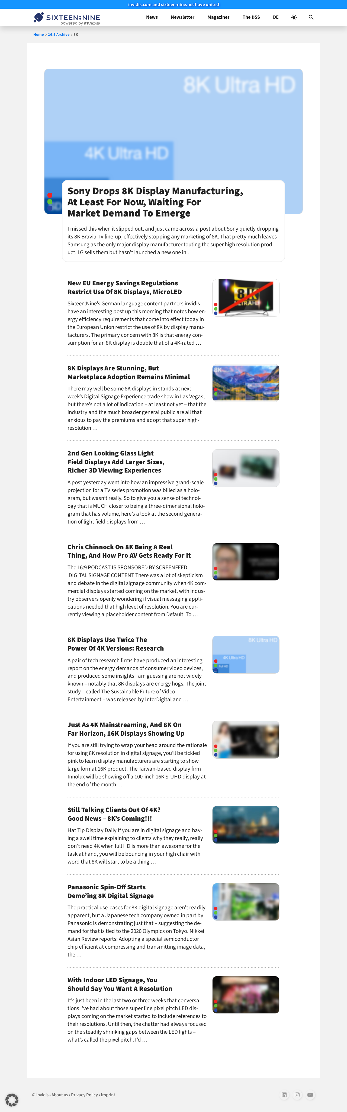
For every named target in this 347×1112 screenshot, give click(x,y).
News (152, 17)
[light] (294, 17)
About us (60, 1095)
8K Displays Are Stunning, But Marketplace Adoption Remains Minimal (129, 372)
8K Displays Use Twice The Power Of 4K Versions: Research (116, 644)
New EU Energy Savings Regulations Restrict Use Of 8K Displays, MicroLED (125, 287)
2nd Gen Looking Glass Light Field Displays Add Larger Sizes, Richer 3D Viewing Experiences (116, 462)
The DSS (251, 17)
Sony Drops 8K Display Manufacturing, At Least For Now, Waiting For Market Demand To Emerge (155, 202)
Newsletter (182, 17)
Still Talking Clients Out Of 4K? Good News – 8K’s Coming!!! (114, 814)
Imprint (108, 1095)
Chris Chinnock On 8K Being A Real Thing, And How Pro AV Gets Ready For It (129, 551)
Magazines (218, 17)
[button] (311, 17)
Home (38, 34)
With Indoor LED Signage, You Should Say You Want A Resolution (120, 984)
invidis (42, 1095)
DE (276, 17)
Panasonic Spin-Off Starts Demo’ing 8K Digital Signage (111, 891)
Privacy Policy (84, 1095)
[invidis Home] (65, 17)
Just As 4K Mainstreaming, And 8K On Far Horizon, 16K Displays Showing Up (126, 729)
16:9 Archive (59, 34)
